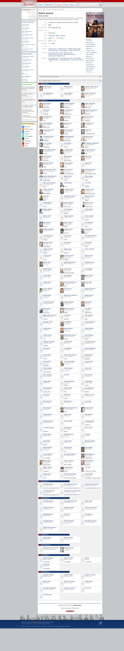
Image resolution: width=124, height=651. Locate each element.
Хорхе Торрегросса (74, 50)
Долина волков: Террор (27, 49)
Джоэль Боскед (90, 58)
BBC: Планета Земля (27, 32)
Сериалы (59, 5)
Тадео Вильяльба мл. (70, 54)
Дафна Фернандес (90, 46)
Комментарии (32, 18)
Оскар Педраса (63, 50)
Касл (25, 73)
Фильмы (40, 5)
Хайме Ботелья (62, 48)
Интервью (43, 623)
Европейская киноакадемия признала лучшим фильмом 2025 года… (28, 88)
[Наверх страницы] (100, 623)
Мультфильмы (50, 5)
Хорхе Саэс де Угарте (77, 59)
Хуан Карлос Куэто (53, 52)
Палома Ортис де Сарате (55, 54)
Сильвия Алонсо (90, 50)
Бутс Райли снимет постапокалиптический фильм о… (29, 117)
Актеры (33, 626)
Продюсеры (38, 626)
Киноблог (48, 623)
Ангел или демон (26, 67)
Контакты (96, 1)
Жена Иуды (25, 80)
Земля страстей (25, 28)
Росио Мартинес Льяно (66, 52)
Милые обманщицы (26, 77)
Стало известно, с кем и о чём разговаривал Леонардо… (29, 106)
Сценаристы (43, 626)
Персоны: (23, 626)
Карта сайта (91, 1)
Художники (61, 626)
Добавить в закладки (84, 1)
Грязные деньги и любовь (28, 70)
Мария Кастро (89, 42)
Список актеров (32, 16)
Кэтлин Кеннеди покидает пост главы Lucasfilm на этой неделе (29, 100)
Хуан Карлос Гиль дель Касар (56, 55)
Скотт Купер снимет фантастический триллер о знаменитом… (28, 111)
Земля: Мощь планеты (27, 35)
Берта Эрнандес (90, 68)
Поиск (100, 1)
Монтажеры (67, 626)
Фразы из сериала (31, 12)
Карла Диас (89, 48)
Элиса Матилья (90, 54)
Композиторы (56, 626)
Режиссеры (28, 626)
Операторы (49, 626)
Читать (73, 5)
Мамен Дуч (89, 56)
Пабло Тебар (77, 58)
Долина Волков (25, 42)
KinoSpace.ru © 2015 (26, 622)
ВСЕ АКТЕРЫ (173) (90, 72)
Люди (66, 5)
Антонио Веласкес (90, 44)
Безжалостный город (27, 60)
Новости (39, 623)
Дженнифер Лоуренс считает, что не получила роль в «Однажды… (29, 94)
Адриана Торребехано (91, 52)
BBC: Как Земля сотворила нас (28, 45)
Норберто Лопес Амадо (74, 48)
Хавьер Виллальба (90, 66)
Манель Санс (89, 62)
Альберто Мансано (53, 59)
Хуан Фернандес (90, 60)
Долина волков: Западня (27, 38)
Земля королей (25, 25)
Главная (77, 1)
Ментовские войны (26, 63)
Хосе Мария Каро (53, 50)
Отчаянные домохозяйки (28, 57)
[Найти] (100, 4)
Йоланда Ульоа (90, 64)
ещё (51, 61)
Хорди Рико (89, 70)
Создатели (33, 14)
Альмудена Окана (65, 59)
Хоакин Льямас (52, 48)
